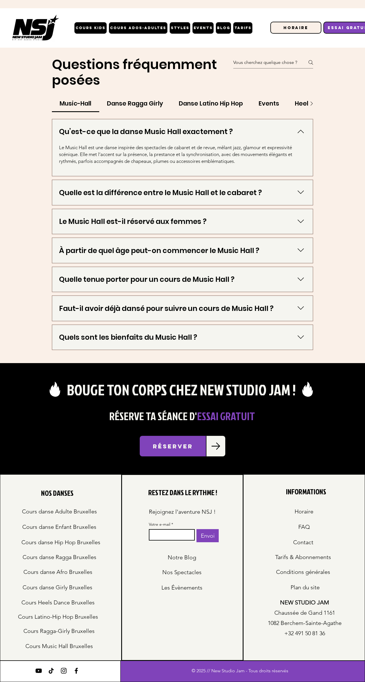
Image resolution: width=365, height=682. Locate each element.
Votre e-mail (161, 524)
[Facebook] (76, 671)
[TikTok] (51, 671)
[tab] (75, 103)
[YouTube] (38, 671)
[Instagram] (64, 671)
